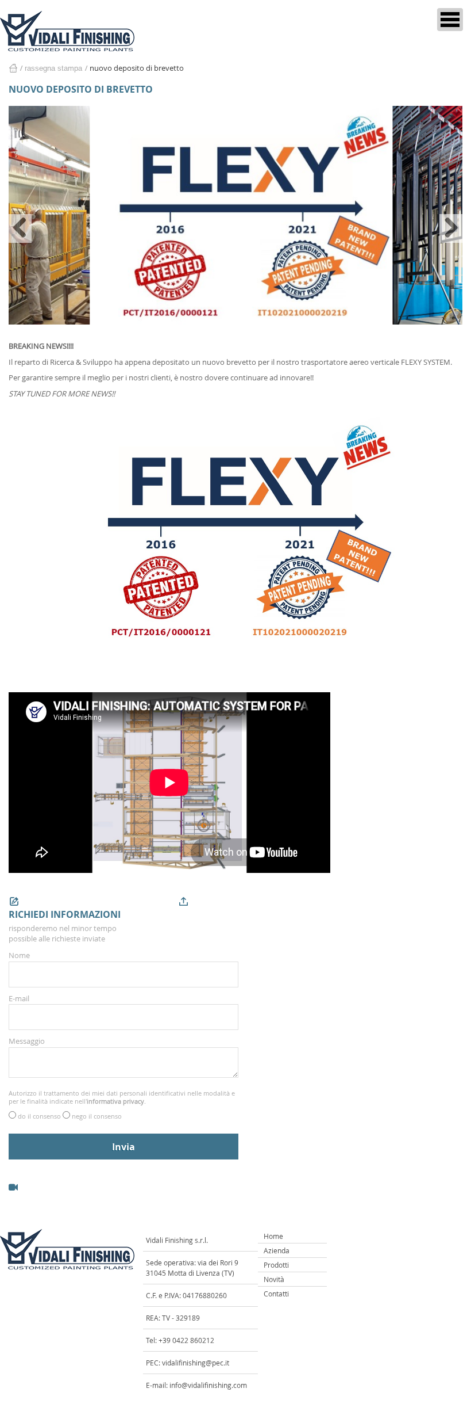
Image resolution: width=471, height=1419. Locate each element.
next (450, 228)
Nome (19, 955)
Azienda (276, 1250)
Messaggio (27, 1041)
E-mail (19, 998)
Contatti (276, 1293)
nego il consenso (97, 1116)
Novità (274, 1279)
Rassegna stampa (53, 68)
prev (20, 228)
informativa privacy (115, 1101)
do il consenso (40, 1116)
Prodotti (276, 1264)
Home (13, 68)
